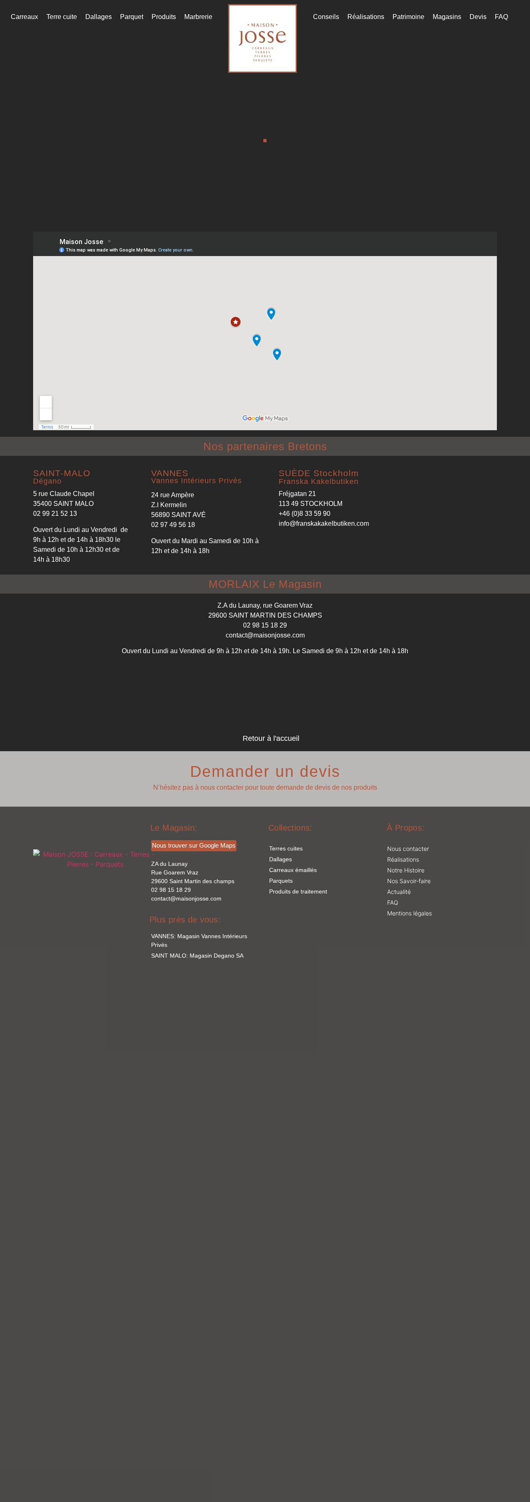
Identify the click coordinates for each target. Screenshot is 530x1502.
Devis (478, 16)
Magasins (447, 16)
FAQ (501, 16)
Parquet (131, 16)
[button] (61, 473)
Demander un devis (265, 771)
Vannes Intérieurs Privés (196, 481)
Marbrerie (198, 16)
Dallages (98, 16)
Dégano (47, 481)
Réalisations (365, 16)
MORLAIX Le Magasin (265, 584)
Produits (164, 16)
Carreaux (24, 16)
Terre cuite (61, 16)
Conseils (326, 16)
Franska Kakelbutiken (319, 481)
